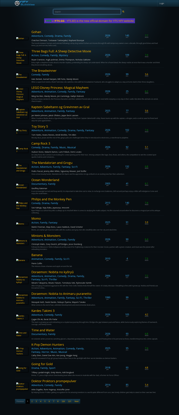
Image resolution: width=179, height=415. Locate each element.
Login (161, 3)
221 (69, 401)
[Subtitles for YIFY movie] (24, 3)
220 (63, 401)
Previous (20, 401)
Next (77, 401)
